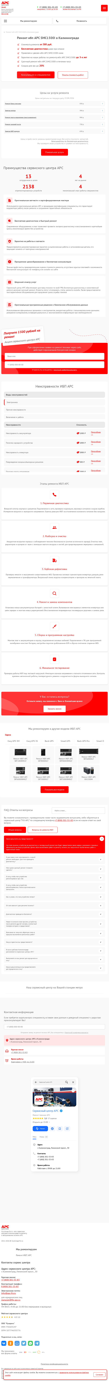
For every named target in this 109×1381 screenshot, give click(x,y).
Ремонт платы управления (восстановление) (20, 117)
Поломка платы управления (17, 471)
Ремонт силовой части (13, 124)
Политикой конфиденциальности (76, 1033)
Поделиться (3, 1343)
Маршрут (42, 1128)
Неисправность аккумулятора (18, 433)
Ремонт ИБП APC (24, 1255)
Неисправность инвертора (17, 452)
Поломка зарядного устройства (19, 443)
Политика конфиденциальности (54, 1364)
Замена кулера (10, 110)
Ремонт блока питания (13, 104)
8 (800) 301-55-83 (10, 1286)
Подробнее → (96, 433)
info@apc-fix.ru (8, 1293)
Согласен (99, 1374)
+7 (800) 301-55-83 (48, 7)
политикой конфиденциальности (65, 370)
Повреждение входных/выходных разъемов (24, 462)
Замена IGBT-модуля (12, 131)
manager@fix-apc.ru (10, 1300)
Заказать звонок (54, 709)
